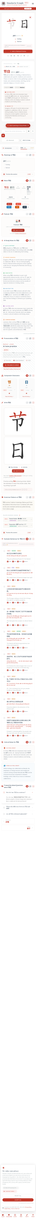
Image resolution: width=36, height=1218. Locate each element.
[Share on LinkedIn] (14, 55)
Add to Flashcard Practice (19, 51)
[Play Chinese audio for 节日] (30, 17)
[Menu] (33, 3)
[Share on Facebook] (11, 55)
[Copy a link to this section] (30, 155)
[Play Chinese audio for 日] (26, 393)
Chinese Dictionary (8, 63)
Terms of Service (15, 1208)
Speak (20, 561)
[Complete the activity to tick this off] (27, 155)
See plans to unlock (13, 365)
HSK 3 (15, 63)
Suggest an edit (23, 66)
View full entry (8, 396)
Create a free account (20, 233)
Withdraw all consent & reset (27, 1203)
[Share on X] (8, 55)
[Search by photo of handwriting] (28, 131)
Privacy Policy (28, 1207)
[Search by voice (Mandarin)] (33, 131)
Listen (10, 561)
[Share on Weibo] (21, 55)
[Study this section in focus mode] (33, 155)
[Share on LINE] (24, 55)
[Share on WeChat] (18, 55)
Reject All (18, 1195)
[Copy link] (28, 55)
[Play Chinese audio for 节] (9, 393)
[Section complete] (27, 180)
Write (15, 561)
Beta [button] (26, 2)
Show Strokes (14, 467)
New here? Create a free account (12, 369)
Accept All (18, 1200)
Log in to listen (19, 230)
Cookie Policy (7, 1208)
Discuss (26, 561)
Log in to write (19, 470)
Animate (25, 467)
